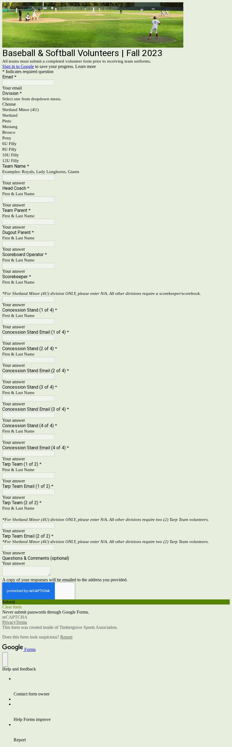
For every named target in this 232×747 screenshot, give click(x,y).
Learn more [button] (85, 66)
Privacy (9, 622)
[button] (116, 602)
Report (66, 637)
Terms (21, 622)
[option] (116, 104)
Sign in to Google (18, 66)
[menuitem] (122, 686)
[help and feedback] (5, 659)
